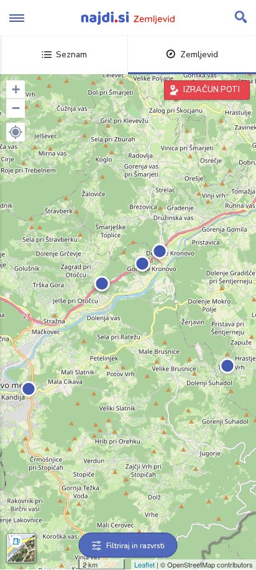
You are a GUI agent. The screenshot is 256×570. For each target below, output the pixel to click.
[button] (15, 132)
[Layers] (21, 548)
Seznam (71, 54)
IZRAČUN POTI (211, 89)
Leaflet (144, 564)
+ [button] (16, 89)
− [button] (16, 108)
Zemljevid (199, 54)
